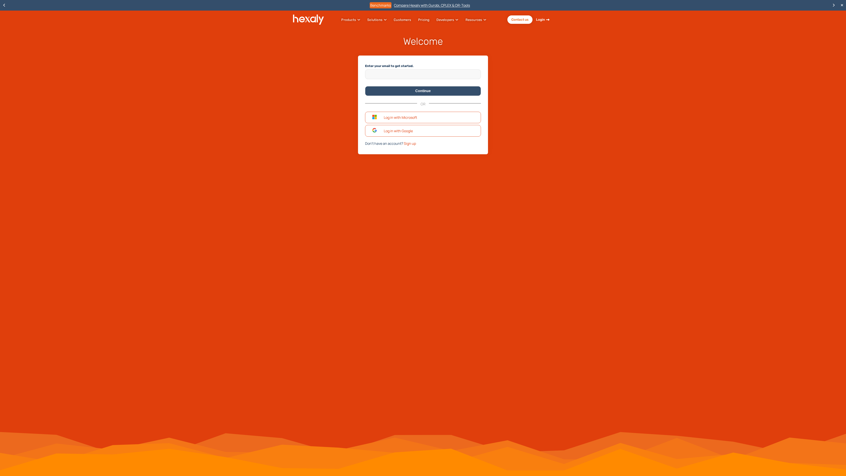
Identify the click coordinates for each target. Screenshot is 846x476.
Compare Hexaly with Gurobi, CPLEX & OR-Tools (432, 5)
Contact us (520, 20)
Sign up (410, 143)
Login (540, 20)
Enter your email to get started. (389, 66)
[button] (423, 117)
